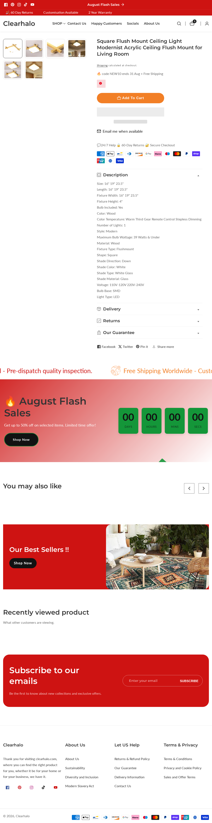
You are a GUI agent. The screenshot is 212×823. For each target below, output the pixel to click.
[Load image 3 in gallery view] (55, 48)
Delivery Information (129, 777)
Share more (165, 346)
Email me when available (123, 131)
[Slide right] (85, 84)
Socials (133, 23)
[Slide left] (4, 43)
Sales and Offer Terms (179, 777)
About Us (152, 23)
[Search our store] (181, 24)
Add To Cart (133, 98)
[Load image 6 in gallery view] (34, 69)
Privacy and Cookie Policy (182, 768)
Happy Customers (106, 23)
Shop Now (21, 439)
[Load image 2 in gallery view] (34, 48)
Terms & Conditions (178, 759)
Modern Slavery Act (79, 786)
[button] (130, 112)
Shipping (102, 65)
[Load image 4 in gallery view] (76, 48)
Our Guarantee (125, 768)
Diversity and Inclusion (81, 777)
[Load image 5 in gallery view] (12, 69)
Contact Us (76, 23)
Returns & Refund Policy (132, 759)
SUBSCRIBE (189, 680)
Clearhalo (23, 816)
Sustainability (75, 768)
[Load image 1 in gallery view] (12, 48)
